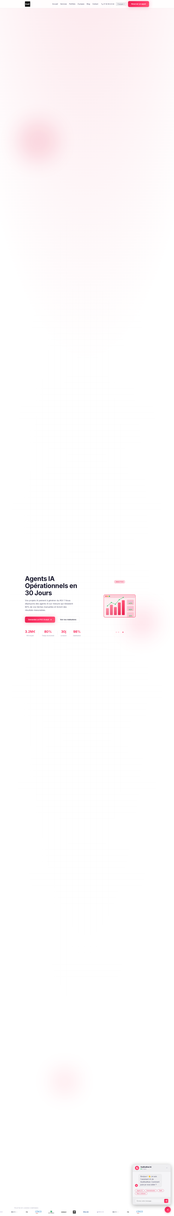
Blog (88, 4)
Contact (95, 4)
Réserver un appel (138, 4)
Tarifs (160, 1190)
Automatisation (150, 1190)
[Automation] (118, 632)
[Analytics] (120, 632)
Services (63, 4)
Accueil (55, 4)
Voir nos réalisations (68, 620)
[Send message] (166, 1201)
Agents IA (140, 1190)
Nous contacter (141, 1193)
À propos (81, 4)
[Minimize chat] (166, 1168)
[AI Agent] (116, 632)
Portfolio (72, 4)
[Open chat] (168, 1210)
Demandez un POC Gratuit (38, 620)
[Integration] (122, 632)
